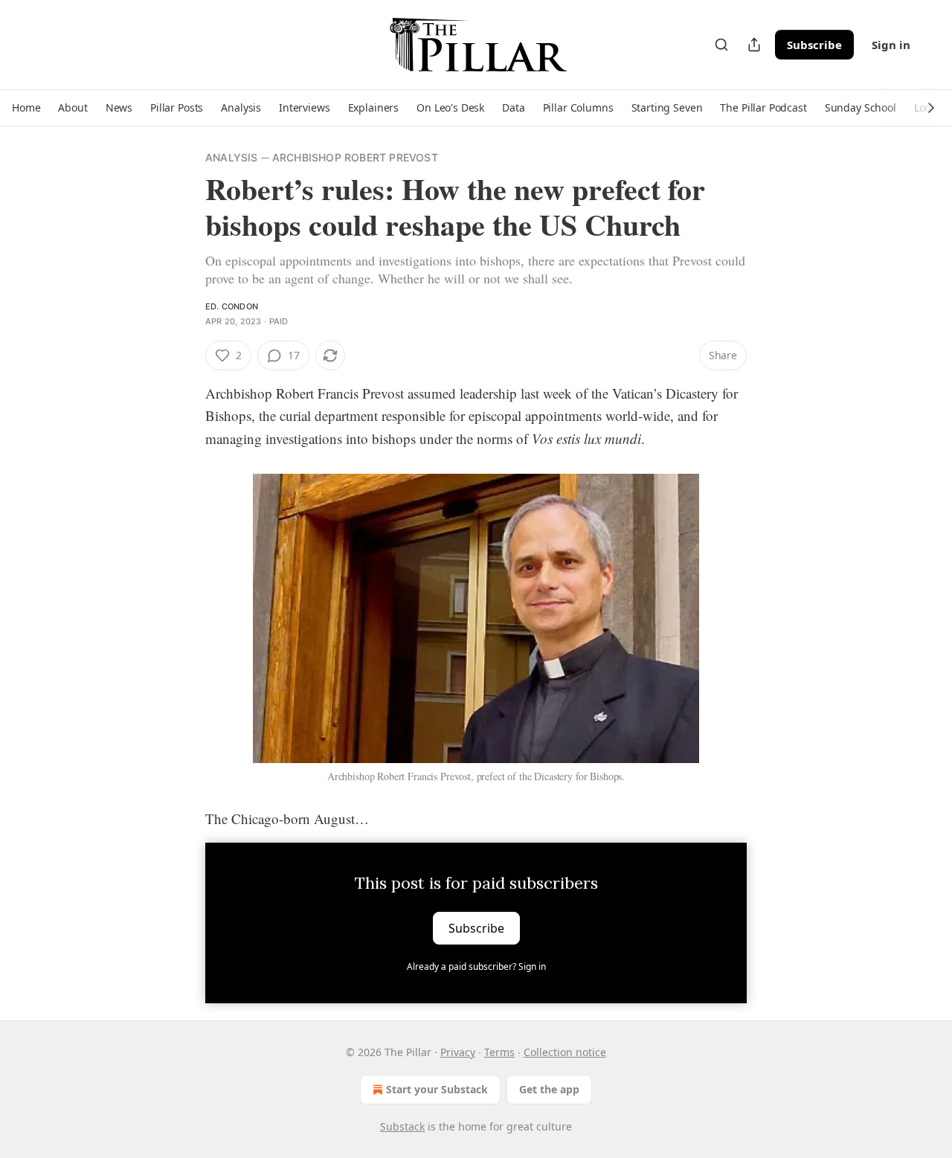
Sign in (891, 44)
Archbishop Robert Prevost (355, 157)
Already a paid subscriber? (476, 966)
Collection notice (565, 1052)
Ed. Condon (231, 306)
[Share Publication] (754, 44)
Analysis (231, 157)
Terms (499, 1052)
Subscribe (814, 44)
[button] (26, 108)
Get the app (549, 1089)
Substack (402, 1126)
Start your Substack (437, 1089)
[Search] (721, 44)
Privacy (457, 1052)
